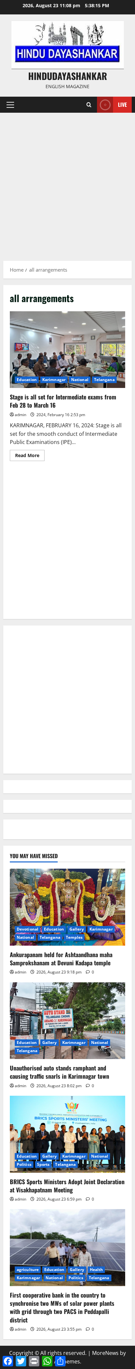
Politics (24, 1164)
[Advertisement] (67, 183)
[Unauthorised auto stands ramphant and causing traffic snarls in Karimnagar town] (67, 1020)
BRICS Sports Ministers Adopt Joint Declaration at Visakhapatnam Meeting (67, 1185)
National (79, 379)
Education (27, 379)
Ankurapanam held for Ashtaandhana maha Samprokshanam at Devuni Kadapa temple (61, 958)
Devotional (27, 929)
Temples (74, 937)
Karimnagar (54, 379)
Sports (43, 1164)
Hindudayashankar (67, 76)
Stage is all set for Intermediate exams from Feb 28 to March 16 (67, 349)
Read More (30, 456)
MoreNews (105, 1353)
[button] (10, 105)
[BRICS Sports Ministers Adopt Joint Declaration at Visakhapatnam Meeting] (67, 1134)
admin (20, 414)
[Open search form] (89, 104)
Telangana (104, 379)
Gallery (76, 929)
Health (96, 1269)
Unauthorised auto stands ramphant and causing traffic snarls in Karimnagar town (59, 1072)
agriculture (28, 1269)
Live (122, 104)
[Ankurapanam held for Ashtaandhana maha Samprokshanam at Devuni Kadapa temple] (67, 907)
